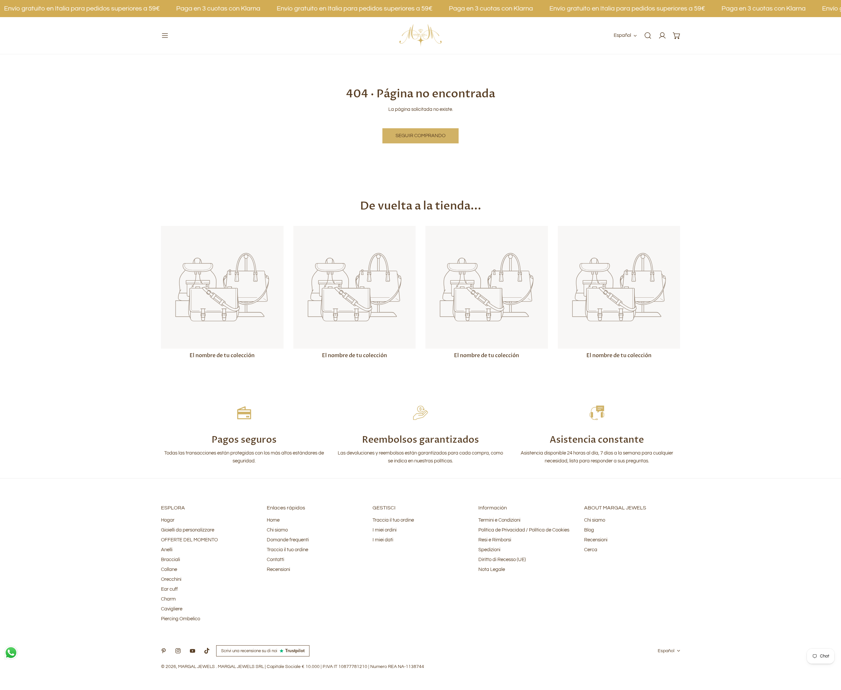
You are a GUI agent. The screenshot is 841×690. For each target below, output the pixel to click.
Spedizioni (489, 549)
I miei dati (383, 539)
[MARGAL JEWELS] (420, 35)
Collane (169, 569)
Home (273, 520)
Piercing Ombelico (180, 618)
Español (622, 35)
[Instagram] (178, 651)
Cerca (590, 549)
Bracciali (170, 559)
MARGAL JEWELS (197, 666)
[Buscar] (648, 35)
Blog (589, 530)
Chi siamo (277, 530)
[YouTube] (192, 651)
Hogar (167, 520)
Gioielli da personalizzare (187, 530)
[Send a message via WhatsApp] (11, 652)
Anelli (166, 549)
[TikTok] (207, 651)
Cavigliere (171, 608)
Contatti (275, 559)
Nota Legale (491, 569)
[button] (677, 35)
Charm (168, 599)
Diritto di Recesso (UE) (502, 559)
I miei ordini (385, 530)
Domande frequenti (288, 539)
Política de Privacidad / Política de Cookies (523, 530)
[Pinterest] (163, 651)
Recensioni (278, 569)
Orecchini (171, 579)
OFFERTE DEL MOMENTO (189, 539)
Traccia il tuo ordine (287, 549)
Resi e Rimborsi (494, 539)
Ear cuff (169, 589)
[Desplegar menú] (165, 35)
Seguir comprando (420, 135)
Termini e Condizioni (499, 520)
